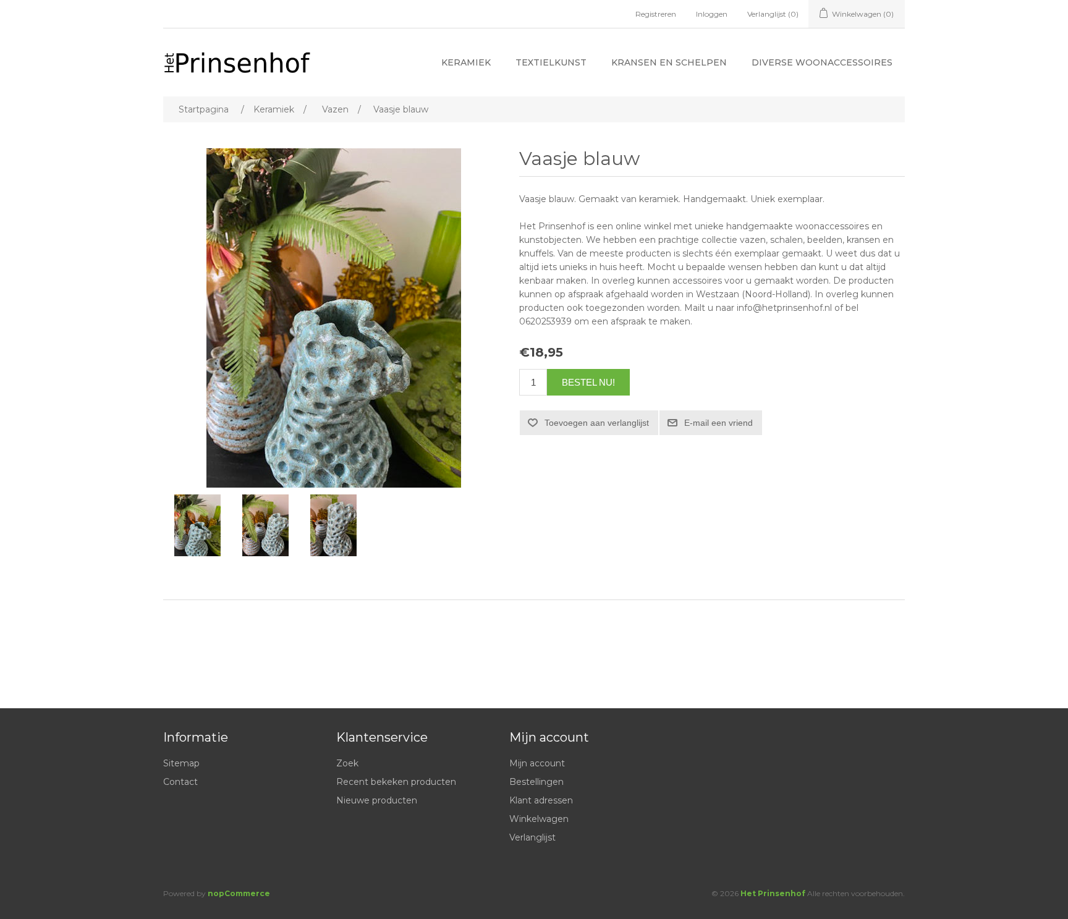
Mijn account (537, 763)
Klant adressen (541, 800)
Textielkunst (551, 62)
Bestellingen (536, 781)
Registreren (655, 14)
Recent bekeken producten (396, 781)
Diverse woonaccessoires (822, 62)
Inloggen (711, 14)
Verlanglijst (532, 837)
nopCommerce (239, 893)
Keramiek (466, 62)
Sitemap (181, 763)
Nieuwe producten (376, 800)
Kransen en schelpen (669, 62)
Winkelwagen (539, 818)
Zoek (347, 763)
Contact (180, 781)
